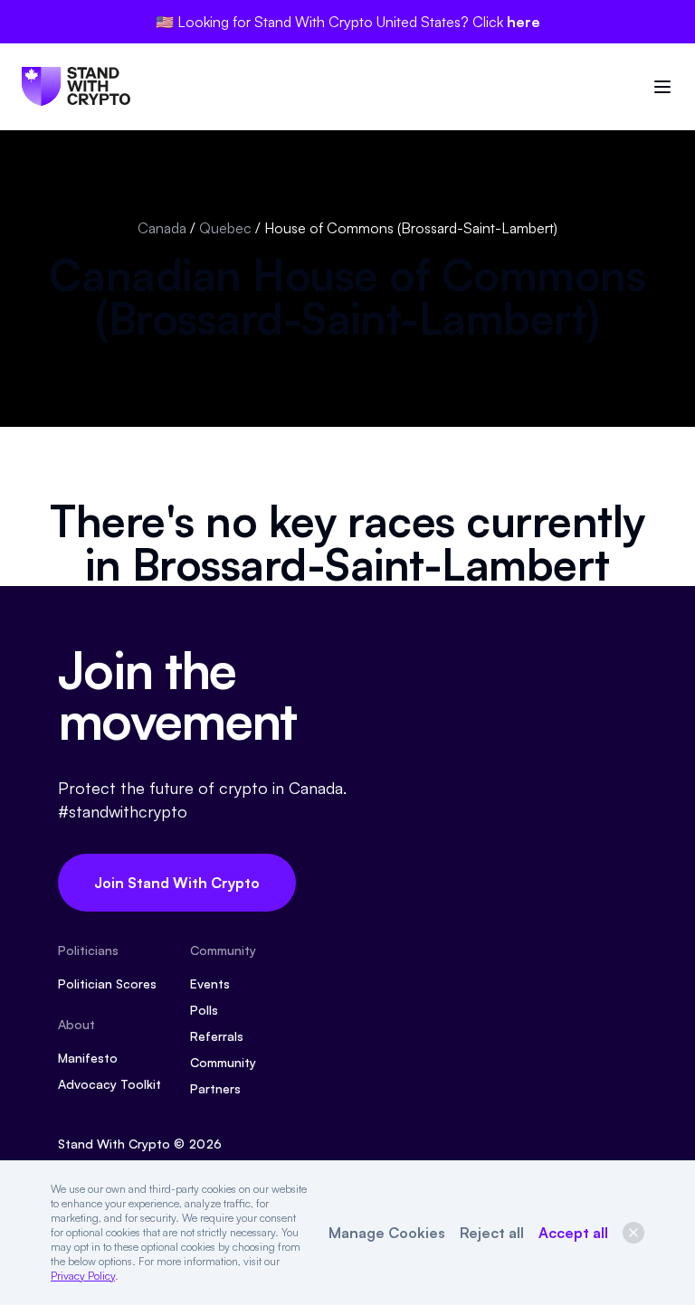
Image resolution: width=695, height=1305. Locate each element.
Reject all (492, 1233)
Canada (162, 228)
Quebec (225, 228)
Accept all (573, 1233)
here (523, 22)
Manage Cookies (386, 1233)
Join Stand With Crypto (177, 883)
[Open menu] (662, 87)
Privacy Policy (83, 1275)
